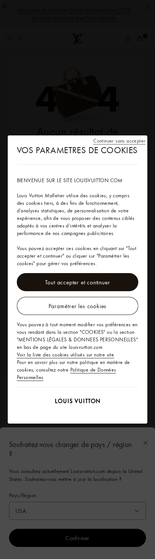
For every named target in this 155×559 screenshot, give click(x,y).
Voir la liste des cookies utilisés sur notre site (65, 354)
